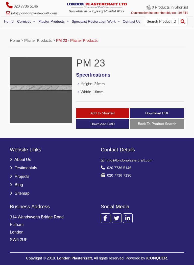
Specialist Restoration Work (94, 21)
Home (9, 21)
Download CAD (102, 124)
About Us (22, 159)
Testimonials (25, 168)
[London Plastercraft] (97, 8)
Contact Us (131, 21)
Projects (21, 176)
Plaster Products (51, 21)
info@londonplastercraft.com (34, 13)
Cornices (24, 21)
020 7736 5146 (25, 6)
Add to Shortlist (102, 113)
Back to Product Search (157, 124)
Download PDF (157, 113)
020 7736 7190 (118, 175)
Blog (18, 185)
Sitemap (22, 193)
